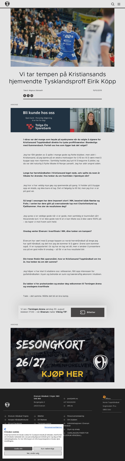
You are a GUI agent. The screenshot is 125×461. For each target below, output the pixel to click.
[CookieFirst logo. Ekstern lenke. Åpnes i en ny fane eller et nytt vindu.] (5, 429)
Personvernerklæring (53, 427)
